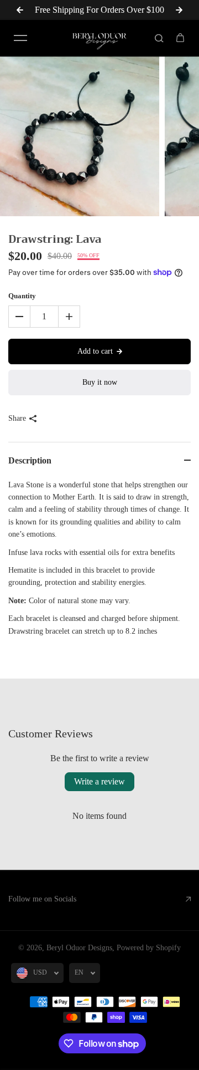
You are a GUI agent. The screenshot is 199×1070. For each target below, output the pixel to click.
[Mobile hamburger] (20, 38)
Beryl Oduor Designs (79, 948)
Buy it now (99, 382)
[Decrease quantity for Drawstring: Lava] (19, 316)
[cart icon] (180, 38)
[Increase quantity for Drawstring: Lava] (69, 316)
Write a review (99, 781)
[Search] (159, 38)
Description (29, 460)
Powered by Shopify (149, 948)
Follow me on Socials (42, 899)
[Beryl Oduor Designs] (99, 38)
